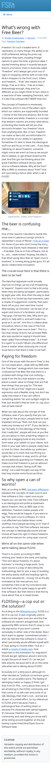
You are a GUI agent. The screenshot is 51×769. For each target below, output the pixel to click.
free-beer (20, 41)
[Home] (8, 5)
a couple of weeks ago (21, 649)
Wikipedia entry (28, 611)
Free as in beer (41, 240)
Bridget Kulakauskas (14, 38)
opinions (31, 38)
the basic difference (38, 489)
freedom (11, 41)
